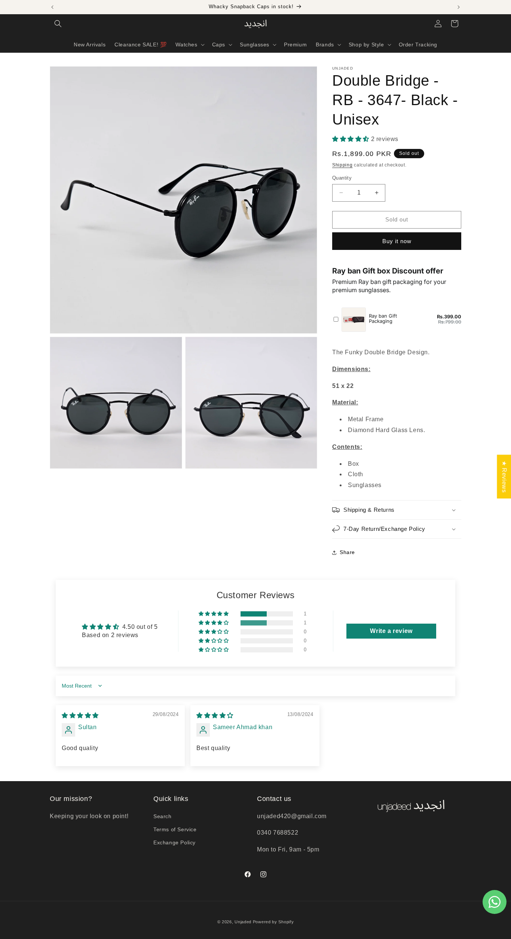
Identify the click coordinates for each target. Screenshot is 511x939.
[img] (80, 715)
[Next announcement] (458, 7)
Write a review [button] (391, 631)
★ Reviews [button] (504, 476)
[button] (58, 23)
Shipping (342, 165)
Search (162, 816)
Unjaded (243, 922)
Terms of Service (175, 829)
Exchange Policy (174, 842)
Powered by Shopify (273, 922)
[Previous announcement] (52, 7)
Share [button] (347, 552)
